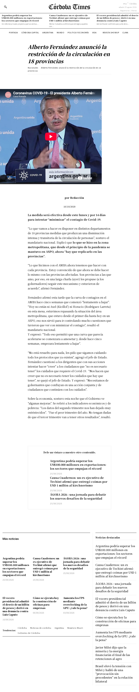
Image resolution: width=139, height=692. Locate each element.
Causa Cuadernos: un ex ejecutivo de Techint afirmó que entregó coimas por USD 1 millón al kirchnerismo (69, 18)
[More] (91, 79)
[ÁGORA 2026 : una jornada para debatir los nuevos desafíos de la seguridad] (39, 499)
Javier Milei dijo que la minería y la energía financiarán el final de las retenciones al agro (112, 653)
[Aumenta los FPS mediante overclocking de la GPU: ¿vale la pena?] (76, 589)
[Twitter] (60, 79)
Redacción (77, 197)
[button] (5, 7)
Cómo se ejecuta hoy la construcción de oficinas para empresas (46, 603)
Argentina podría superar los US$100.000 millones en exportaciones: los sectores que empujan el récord (22, 18)
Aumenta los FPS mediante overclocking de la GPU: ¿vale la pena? (75, 603)
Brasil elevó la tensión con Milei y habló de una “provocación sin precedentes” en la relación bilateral (114, 673)
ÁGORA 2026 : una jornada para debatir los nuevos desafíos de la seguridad (78, 496)
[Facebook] (52, 79)
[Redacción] (60, 197)
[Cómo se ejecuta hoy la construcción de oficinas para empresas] (46, 589)
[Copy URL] (84, 79)
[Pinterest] (68, 79)
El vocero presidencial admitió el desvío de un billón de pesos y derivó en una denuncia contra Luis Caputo (117, 18)
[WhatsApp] (76, 79)
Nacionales (33, 67)
